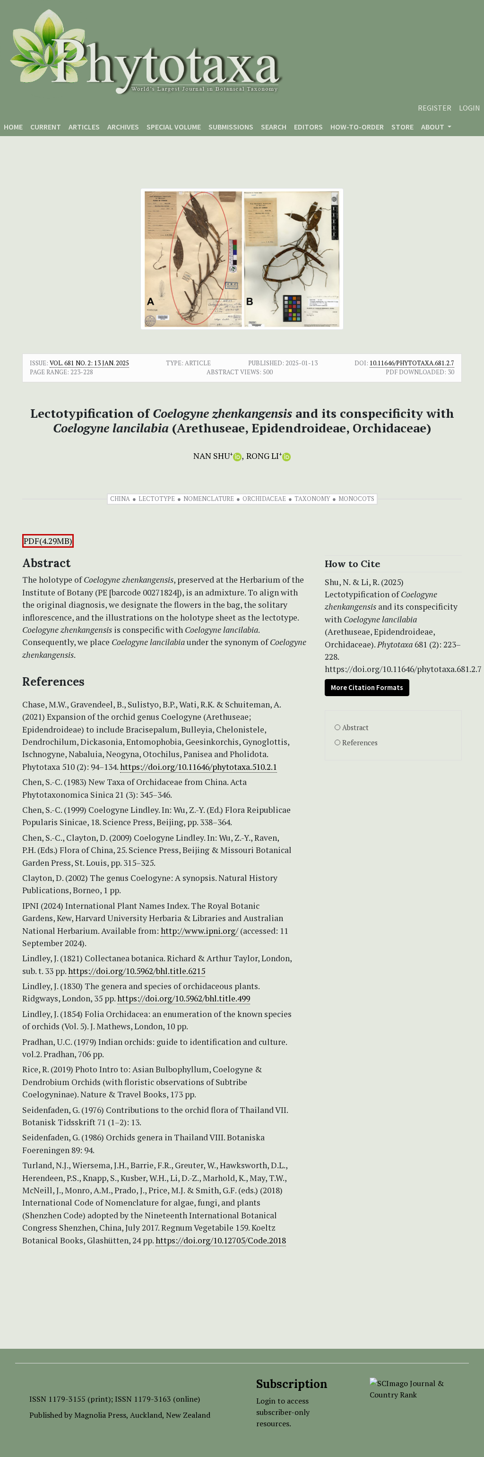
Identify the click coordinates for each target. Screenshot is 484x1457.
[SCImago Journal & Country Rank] (412, 1388)
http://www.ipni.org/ (199, 930)
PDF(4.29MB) (48, 540)
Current (45, 126)
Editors (308, 126)
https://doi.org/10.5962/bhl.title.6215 (136, 971)
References (360, 742)
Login (469, 107)
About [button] (433, 126)
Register (434, 107)
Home (13, 126)
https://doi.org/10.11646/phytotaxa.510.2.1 (198, 766)
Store (402, 126)
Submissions (230, 126)
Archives (123, 126)
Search (273, 126)
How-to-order (357, 126)
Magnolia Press (100, 1415)
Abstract (355, 727)
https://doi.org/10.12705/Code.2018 (221, 1240)
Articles (84, 126)
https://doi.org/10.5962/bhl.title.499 (183, 998)
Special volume (174, 126)
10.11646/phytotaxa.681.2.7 (412, 363)
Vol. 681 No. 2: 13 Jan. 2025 (89, 363)
